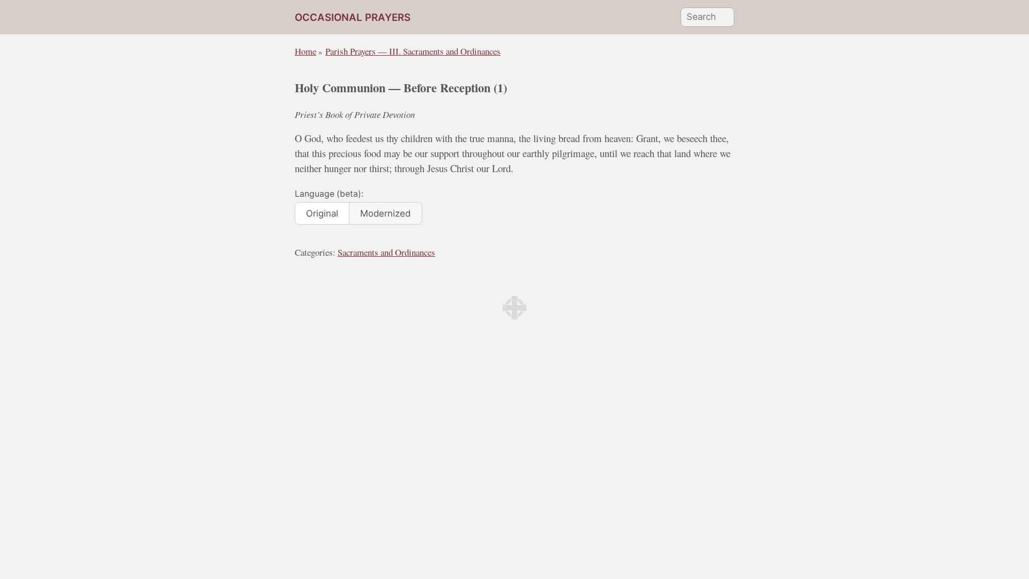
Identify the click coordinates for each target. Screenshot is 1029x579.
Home (305, 51)
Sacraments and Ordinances (386, 252)
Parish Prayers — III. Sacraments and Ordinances (413, 51)
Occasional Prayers (353, 17)
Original (322, 213)
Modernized (385, 213)
